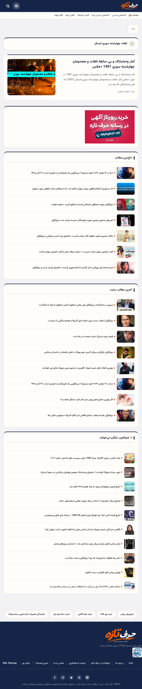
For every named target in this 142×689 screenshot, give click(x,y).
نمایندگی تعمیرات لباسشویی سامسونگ (26, 614)
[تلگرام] (71, 677)
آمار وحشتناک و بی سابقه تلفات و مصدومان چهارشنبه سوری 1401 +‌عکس (104, 64)
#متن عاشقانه (83, 15)
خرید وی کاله (106, 614)
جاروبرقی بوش (127, 614)
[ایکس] (79, 677)
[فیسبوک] (55, 677)
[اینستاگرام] (63, 677)
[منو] (16, 5)
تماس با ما (58, 663)
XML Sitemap (10, 663)
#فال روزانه (70, 15)
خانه (133, 29)
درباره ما (119, 663)
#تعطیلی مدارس (119, 15)
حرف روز (26, 663)
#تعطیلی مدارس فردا (100, 15)
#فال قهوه (58, 15)
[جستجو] (8, 6)
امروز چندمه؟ (41, 663)
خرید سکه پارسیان (61, 614)
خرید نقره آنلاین (85, 614)
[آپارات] (87, 677)
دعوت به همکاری (77, 663)
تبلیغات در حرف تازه (100, 663)
